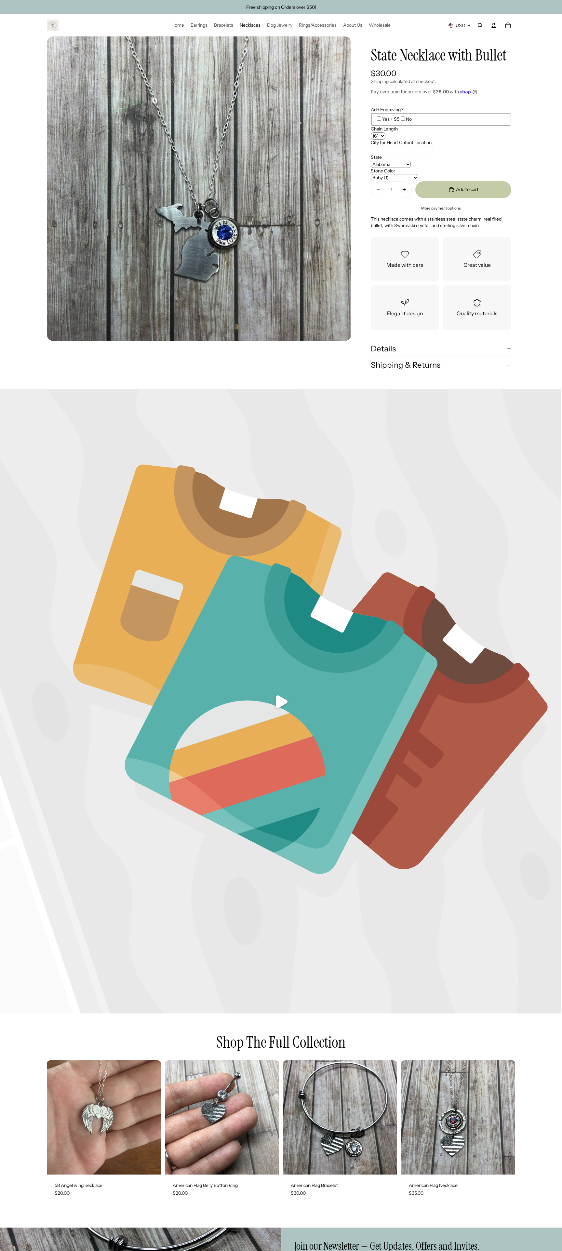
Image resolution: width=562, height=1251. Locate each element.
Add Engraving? (387, 110)
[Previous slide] (292, 1117)
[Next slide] (387, 1117)
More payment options (441, 208)
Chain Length (384, 129)
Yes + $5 (390, 119)
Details (383, 348)
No (409, 119)
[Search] (480, 25)
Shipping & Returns (405, 365)
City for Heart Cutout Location (401, 142)
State (376, 157)
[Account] (494, 25)
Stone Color (383, 171)
